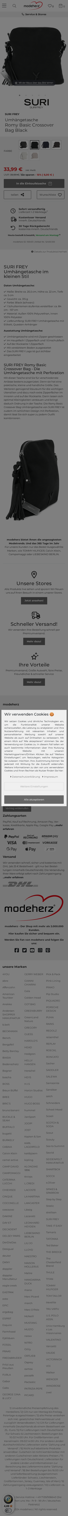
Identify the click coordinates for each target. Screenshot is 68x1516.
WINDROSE (53, 1385)
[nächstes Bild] (60, 54)
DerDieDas (9, 1242)
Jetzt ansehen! (34, 600)
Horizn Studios (33, 1090)
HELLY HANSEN (30, 1062)
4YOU (5, 974)
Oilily (27, 1349)
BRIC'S (6, 1103)
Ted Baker (52, 1245)
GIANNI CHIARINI (30, 982)
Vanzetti (51, 1346)
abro (5, 980)
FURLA (6, 1374)
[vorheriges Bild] (7, 54)
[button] (50, 194)
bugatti (7, 1133)
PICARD (29, 1395)
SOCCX (50, 1175)
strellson (51, 1212)
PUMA (50, 1017)
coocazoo (8, 1209)
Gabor (6, 1381)
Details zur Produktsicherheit (50, 251)
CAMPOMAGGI (11, 1173)
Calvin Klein (9, 1153)
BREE (5, 1096)
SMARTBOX (53, 1169)
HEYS (27, 1077)
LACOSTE (30, 1189)
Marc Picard (31, 1296)
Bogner (7, 1070)
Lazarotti (29, 1216)
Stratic (50, 1205)
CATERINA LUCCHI (8, 1181)
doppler (7, 1268)
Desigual (8, 1248)
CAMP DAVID (10, 1166)
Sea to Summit (55, 1145)
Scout (49, 1132)
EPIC (5, 1305)
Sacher (50, 1063)
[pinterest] (49, 950)
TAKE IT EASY (54, 1225)
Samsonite (52, 1083)
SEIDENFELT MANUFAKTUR (55, 1161)
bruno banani (10, 1110)
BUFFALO (8, 1126)
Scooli (49, 1116)
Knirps (28, 1176)
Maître (28, 1273)
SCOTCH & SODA (52, 1124)
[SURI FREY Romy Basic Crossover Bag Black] (20, 96)
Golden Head (32, 997)
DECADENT (9, 1229)
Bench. (6, 1037)
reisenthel (52, 1036)
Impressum (51, 776)
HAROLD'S (31, 1040)
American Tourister (8, 995)
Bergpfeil (8, 1044)
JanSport (30, 1116)
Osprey (28, 1362)
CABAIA (7, 1146)
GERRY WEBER (33, 974)
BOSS (5, 1083)
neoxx (28, 1335)
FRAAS (6, 1351)
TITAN (49, 1278)
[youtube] (34, 950)
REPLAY (51, 1043)
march (28, 1303)
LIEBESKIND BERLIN (32, 1234)
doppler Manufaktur (9, 1277)
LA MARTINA (32, 1196)
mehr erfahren (14, 877)
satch (49, 1096)
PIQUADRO (53, 1000)
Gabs (5, 1387)
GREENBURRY (33, 1010)
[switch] (8, 1511)
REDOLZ (51, 1030)
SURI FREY (12, 114)
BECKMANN (10, 1031)
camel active (10, 1159)
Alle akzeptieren (34, 799)
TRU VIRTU (52, 1308)
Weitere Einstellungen (34, 786)
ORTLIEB (29, 1355)
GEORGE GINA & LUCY (11, 1396)
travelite (51, 1302)
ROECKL (51, 1050)
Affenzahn (8, 987)
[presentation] (15, 6)
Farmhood (8, 1331)
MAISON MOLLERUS (31, 1264)
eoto (5, 1298)
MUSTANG (30, 1322)
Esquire (7, 1325)
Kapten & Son (32, 1136)
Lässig (28, 1209)
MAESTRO (30, 1256)
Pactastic (30, 1381)
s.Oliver (50, 1182)
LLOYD (28, 1249)
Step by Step (54, 1199)
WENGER (52, 1379)
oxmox (28, 1368)
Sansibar (51, 1089)
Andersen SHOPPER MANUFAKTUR (11, 1014)
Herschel (29, 1070)
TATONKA (52, 1238)
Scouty (50, 1139)
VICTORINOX (54, 1359)
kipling (28, 1159)
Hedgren (30, 1053)
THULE (50, 1272)
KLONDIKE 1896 (31, 1168)
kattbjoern (30, 1153)
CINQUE (7, 1196)
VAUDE (50, 1352)
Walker (50, 1372)
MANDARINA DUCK (32, 1281)
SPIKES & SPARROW (52, 1191)
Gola (27, 991)
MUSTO (28, 1329)
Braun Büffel (10, 1090)
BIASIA (6, 1057)
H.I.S (27, 1083)
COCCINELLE (10, 1203)
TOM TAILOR (53, 1295)
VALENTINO (53, 1339)
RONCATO (52, 1056)
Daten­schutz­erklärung (26, 776)
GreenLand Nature (31, 1019)
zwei (49, 1392)
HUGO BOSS (32, 1103)
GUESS (28, 1034)
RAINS (50, 1023)
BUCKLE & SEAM (8, 1118)
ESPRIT (6, 1318)
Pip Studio (52, 993)
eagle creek (9, 1285)
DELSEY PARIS (11, 1235)
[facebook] (18, 950)
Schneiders (53, 1102)
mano (28, 1289)
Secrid (50, 1152)
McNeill (29, 1316)
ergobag (7, 1311)
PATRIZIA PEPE (33, 1388)
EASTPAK (8, 1292)
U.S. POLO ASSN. (52, 1317)
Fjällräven (8, 1338)
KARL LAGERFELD (32, 1145)
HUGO (28, 1096)
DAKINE (7, 1216)
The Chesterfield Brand (53, 1262)
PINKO (50, 987)
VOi (48, 1365)
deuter (6, 1255)
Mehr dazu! (34, 641)
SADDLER (52, 1069)
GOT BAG (30, 1004)
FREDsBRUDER (12, 1357)
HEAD (28, 1047)
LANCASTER (31, 1203)
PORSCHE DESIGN (52, 1009)
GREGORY (30, 1027)
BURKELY (8, 1140)
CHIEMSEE (9, 1189)
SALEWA (51, 1076)
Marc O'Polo (31, 1309)
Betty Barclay (10, 1051)
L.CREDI (29, 1183)
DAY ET (6, 1222)
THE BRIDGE (54, 1251)
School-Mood (54, 1109)
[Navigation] (4, 6)
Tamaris (51, 1232)
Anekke (7, 1004)
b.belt (6, 1024)
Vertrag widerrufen (17, 808)
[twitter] (26, 950)
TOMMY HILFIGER (52, 1287)
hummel (29, 1110)
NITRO (28, 1342)
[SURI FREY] (36, 103)
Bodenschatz (10, 1064)
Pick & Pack (53, 974)
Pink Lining (53, 980)
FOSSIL (6, 1344)
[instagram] (42, 950)
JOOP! (28, 1123)
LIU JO (28, 1243)
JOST (27, 1129)
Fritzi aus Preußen (8, 1366)
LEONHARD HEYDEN (31, 1224)
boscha (6, 1077)
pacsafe (29, 1375)
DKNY (6, 1262)
